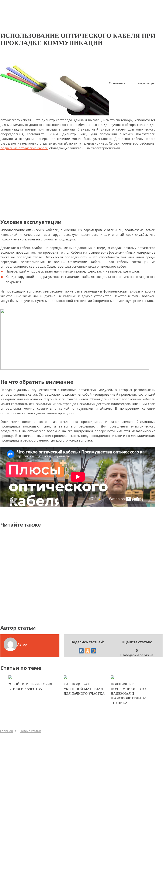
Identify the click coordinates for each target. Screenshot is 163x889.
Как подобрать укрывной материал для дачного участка (84, 688)
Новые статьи (30, 731)
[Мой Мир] (93, 650)
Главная (6, 731)
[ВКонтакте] (81, 650)
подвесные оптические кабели (24, 148)
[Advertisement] (77, 184)
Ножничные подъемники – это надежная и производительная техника (129, 693)
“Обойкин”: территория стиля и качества (30, 686)
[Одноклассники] (87, 650)
